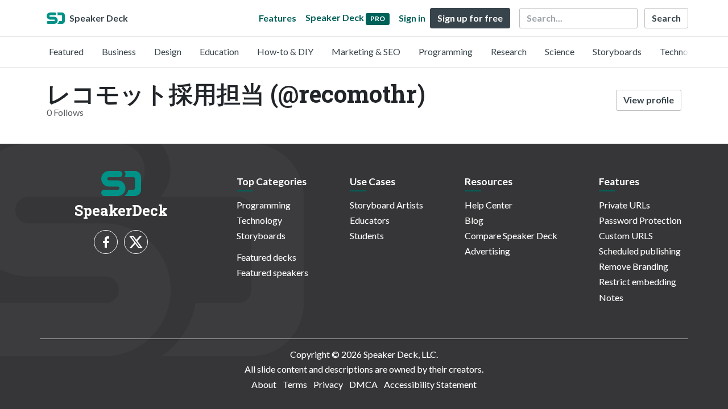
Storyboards (617, 51)
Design (167, 51)
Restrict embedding (637, 281)
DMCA (363, 384)
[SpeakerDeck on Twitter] (136, 242)
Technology (682, 51)
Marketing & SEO (366, 51)
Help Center (488, 204)
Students (367, 235)
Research (509, 51)
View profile (648, 99)
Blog (474, 220)
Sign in (412, 17)
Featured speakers (272, 272)
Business (119, 51)
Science (559, 51)
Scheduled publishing (640, 250)
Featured (66, 51)
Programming (446, 51)
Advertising (487, 250)
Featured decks (266, 257)
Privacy (328, 384)
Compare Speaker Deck (511, 235)
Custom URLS (626, 235)
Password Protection (640, 220)
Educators (370, 220)
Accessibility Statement (430, 384)
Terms (295, 384)
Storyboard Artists (386, 204)
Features (277, 17)
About (263, 384)
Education (219, 51)
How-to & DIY (285, 51)
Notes (611, 297)
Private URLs (624, 204)
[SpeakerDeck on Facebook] (106, 242)
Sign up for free (470, 17)
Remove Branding (633, 266)
